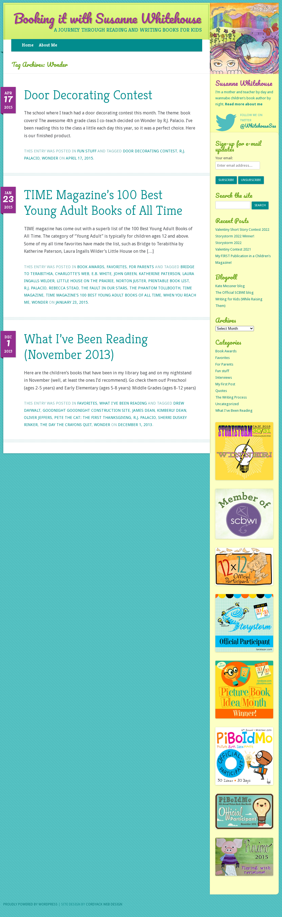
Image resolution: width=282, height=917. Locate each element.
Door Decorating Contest (88, 94)
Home (27, 45)
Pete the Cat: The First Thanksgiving (92, 417)
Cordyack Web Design (104, 904)
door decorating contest (150, 151)
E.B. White (101, 273)
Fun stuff (86, 151)
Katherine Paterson (159, 273)
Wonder (50, 158)
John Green (125, 273)
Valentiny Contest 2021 (233, 249)
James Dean (143, 410)
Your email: (224, 158)
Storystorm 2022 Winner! (234, 236)
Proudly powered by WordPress (30, 904)
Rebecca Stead (64, 288)
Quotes (221, 391)
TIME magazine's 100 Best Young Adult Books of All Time (103, 295)
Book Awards (90, 267)
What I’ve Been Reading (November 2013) (86, 346)
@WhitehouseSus (258, 126)
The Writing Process (231, 397)
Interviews (223, 377)
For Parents (141, 267)
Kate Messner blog (230, 286)
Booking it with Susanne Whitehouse (107, 18)
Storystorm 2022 (228, 243)
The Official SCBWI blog (234, 292)
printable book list (168, 281)
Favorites (117, 267)
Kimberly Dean (171, 410)
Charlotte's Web (72, 273)
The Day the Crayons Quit (66, 424)
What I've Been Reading (123, 403)
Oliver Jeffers (38, 417)
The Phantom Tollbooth (154, 288)
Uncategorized (227, 404)
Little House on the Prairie (85, 281)
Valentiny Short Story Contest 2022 (242, 229)
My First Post (225, 384)
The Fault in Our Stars (104, 288)
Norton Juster (131, 281)
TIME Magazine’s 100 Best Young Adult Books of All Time (103, 202)
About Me (48, 45)
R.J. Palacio (35, 288)
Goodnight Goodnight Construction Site (86, 410)
